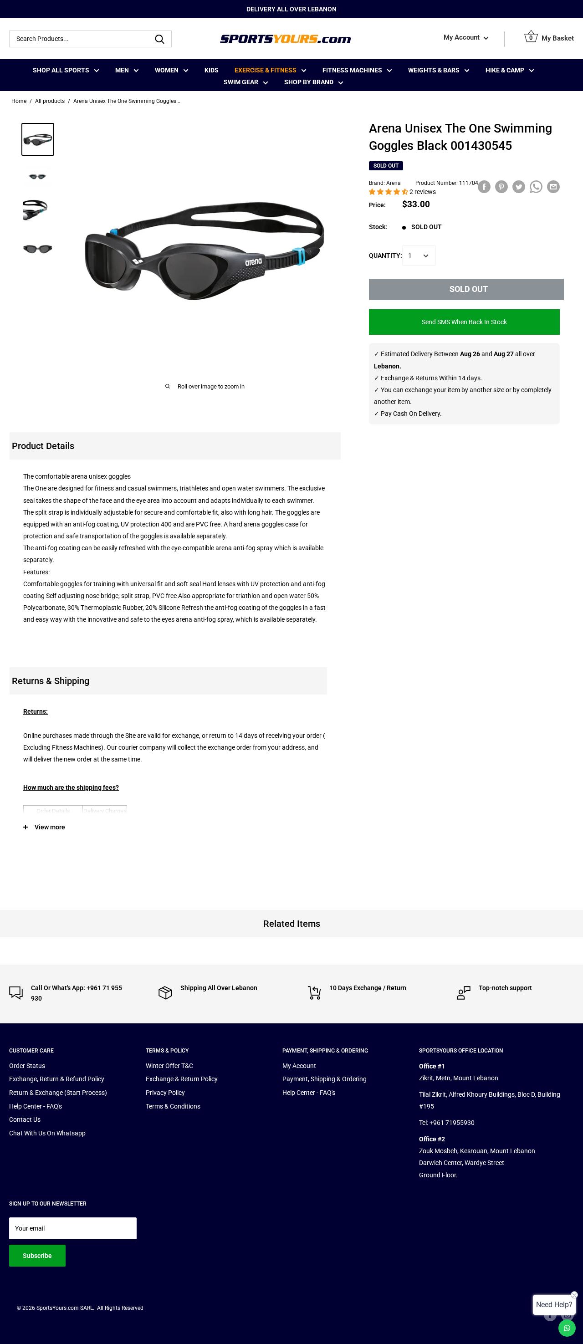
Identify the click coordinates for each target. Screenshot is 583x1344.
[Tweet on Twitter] (518, 186)
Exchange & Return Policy (182, 1079)
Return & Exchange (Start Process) (58, 1092)
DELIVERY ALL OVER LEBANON (291, 9)
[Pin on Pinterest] (501, 186)
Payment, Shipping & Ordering (324, 1079)
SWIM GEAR (241, 82)
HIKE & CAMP (505, 70)
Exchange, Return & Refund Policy (56, 1079)
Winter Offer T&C (169, 1065)
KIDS (212, 70)
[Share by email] (553, 186)
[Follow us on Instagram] (567, 1314)
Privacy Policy (165, 1092)
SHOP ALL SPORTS (61, 70)
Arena (393, 183)
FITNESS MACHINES (352, 70)
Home (18, 101)
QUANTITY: (385, 255)
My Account (462, 38)
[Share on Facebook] (484, 186)
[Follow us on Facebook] (550, 1314)
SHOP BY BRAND (308, 82)
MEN (122, 70)
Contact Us (25, 1119)
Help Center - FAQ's (35, 1106)
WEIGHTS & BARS (434, 70)
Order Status (27, 1065)
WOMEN (167, 70)
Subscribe (37, 1255)
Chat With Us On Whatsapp (47, 1133)
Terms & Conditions (173, 1106)
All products (50, 101)
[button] (389, 192)
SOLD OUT (469, 289)
